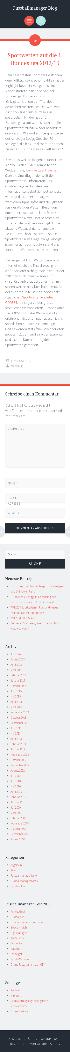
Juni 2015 (16, 691)
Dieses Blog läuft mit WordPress (33, 1039)
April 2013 (16, 739)
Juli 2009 (15, 807)
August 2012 (17, 770)
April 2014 (16, 702)
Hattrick (15, 948)
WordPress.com (49, 1044)
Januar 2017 (17, 680)
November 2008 (19, 823)
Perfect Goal (17, 911)
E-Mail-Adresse (14, 503)
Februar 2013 (18, 744)
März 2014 (16, 707)
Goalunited (17, 943)
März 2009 (16, 813)
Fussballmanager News (24, 881)
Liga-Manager (18, 933)
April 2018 (16, 665)
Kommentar (14, 431)
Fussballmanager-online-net (26, 922)
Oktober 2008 (18, 829)
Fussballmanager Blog (35, 8)
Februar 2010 (18, 797)
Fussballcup (17, 917)
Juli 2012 (15, 776)
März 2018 (16, 670)
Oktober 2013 (18, 717)
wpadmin (16, 366)
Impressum (16, 995)
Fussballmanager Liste (23, 875)
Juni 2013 (16, 728)
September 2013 (19, 723)
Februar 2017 (18, 675)
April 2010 (16, 792)
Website (14, 513)
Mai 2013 (15, 733)
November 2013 (19, 712)
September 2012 (19, 765)
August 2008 (17, 839)
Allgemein (16, 865)
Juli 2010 (15, 781)
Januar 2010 (17, 802)
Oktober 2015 (18, 686)
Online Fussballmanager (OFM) (28, 964)
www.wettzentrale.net (42, 170)
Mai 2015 (15, 696)
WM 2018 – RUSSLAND (23, 618)
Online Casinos (19, 1011)
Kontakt (15, 990)
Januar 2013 (17, 749)
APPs (13, 870)
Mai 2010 (15, 786)
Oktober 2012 (18, 760)
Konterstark (17, 938)
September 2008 (19, 834)
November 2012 (19, 754)
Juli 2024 (15, 654)
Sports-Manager (20, 959)
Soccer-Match (18, 927)
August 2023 (17, 659)
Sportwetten (17, 886)
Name (13, 483)
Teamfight (16, 954)
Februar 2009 (18, 818)
